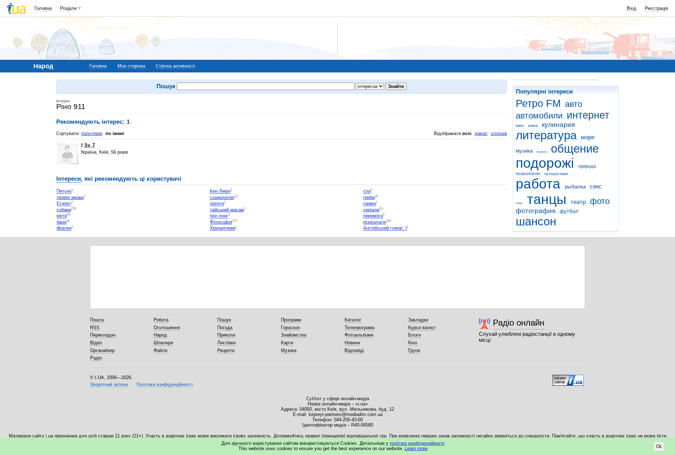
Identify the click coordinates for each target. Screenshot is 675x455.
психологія (374, 222)
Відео (96, 342)
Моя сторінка (131, 66)
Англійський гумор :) (385, 228)
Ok (659, 446)
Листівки (226, 342)
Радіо (96, 357)
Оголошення (167, 327)
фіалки (64, 228)
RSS (94, 327)
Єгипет (64, 203)
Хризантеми (222, 228)
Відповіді (354, 350)
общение (575, 148)
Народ (160, 335)
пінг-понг (219, 216)
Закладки (418, 319)
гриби (369, 197)
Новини (352, 342)
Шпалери (163, 342)
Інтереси (68, 178)
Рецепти (225, 350)
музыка (542, 151)
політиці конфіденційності (417, 443)
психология (528, 173)
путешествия (556, 174)
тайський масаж (227, 209)
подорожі (545, 163)
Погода (224, 327)
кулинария (558, 124)
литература (546, 135)
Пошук (224, 319)
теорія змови (70, 197)
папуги (217, 203)
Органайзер (102, 350)
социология (222, 197)
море (587, 137)
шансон (536, 221)
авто (573, 104)
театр (578, 202)
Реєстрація (656, 8)
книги (533, 125)
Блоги (414, 335)
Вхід (631, 8)
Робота (161, 319)
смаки (369, 203)
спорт (519, 203)
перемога (373, 216)
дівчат (481, 133)
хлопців (499, 133)
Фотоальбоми (359, 335)
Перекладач (103, 335)
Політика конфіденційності (164, 384)
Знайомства (293, 335)
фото (600, 201)
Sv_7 (89, 145)
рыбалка (575, 187)
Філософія (221, 222)
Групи (414, 350)
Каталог (353, 319)
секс (596, 186)
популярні (91, 133)
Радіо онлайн (518, 322)
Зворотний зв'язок (109, 384)
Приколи (226, 335)
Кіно (412, 342)
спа (367, 191)
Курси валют (422, 327)
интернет (588, 115)
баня (61, 222)
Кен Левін (220, 191)
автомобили (539, 115)
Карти (287, 342)
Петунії (64, 191)
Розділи (68, 8)
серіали (371, 209)
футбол (569, 211)
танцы (546, 199)
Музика (288, 350)
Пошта (97, 319)
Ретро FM (538, 103)
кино (520, 125)
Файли (160, 350)
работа (538, 183)
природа (587, 166)
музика (524, 151)
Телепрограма (359, 327)
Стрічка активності (175, 66)
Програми (291, 319)
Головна (43, 8)
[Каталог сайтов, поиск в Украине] (568, 377)
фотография (535, 210)
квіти (62, 216)
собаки (64, 209)
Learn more (416, 448)
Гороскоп (290, 327)
